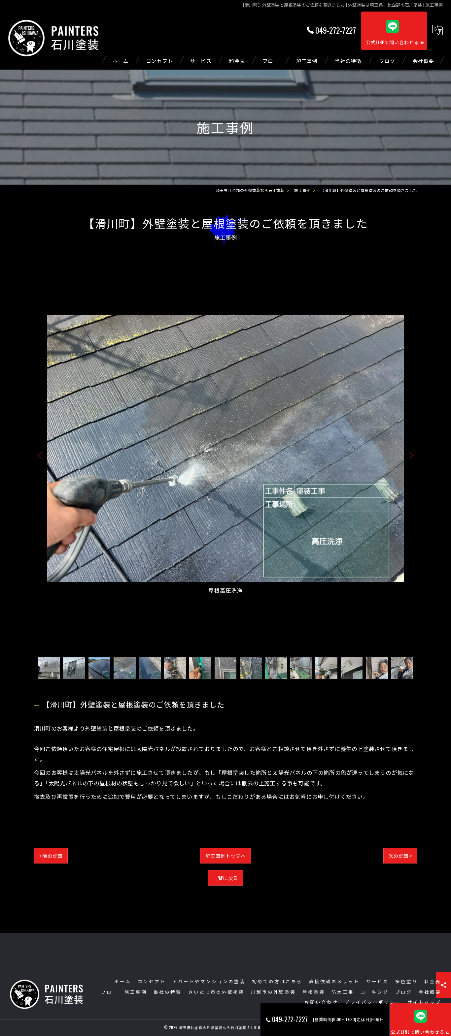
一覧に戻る (225, 877)
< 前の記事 (50, 855)
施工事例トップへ (225, 855)
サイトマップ (424, 1002)
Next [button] (409, 455)
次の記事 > (400, 855)
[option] (225, 455)
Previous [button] (41, 455)
